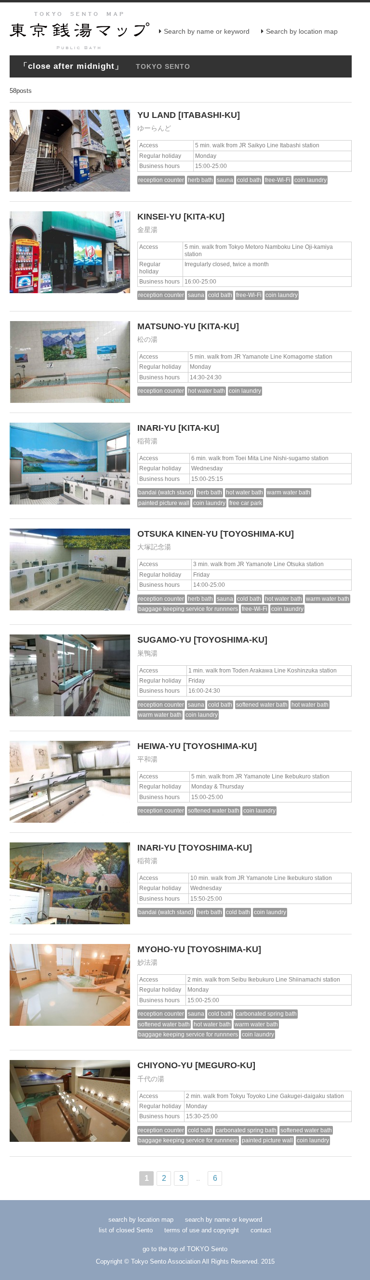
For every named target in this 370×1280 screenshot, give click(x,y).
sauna (225, 180)
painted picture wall (163, 503)
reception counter (161, 180)
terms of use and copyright (202, 1230)
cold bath (249, 180)
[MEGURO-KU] (225, 1065)
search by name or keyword (223, 1219)
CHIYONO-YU (165, 1065)
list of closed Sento (126, 1230)
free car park (245, 503)
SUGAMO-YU (164, 640)
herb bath (200, 180)
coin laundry (310, 180)
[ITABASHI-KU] (209, 115)
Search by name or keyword (207, 31)
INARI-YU (156, 428)
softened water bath (262, 704)
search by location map (140, 1219)
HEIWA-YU (159, 746)
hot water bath (206, 391)
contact (261, 1230)
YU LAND (156, 115)
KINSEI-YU (159, 216)
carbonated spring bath (266, 1013)
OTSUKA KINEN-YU (177, 534)
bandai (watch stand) (165, 492)
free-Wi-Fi (278, 180)
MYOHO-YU (161, 949)
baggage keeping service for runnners (188, 609)
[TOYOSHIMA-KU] (257, 534)
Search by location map (302, 31)
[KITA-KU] (204, 216)
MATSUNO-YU (166, 326)
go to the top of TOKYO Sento (185, 1249)
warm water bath (288, 492)
